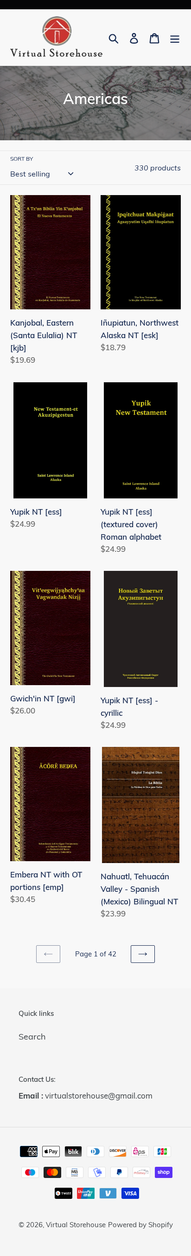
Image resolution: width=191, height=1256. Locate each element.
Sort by (21, 158)
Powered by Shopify (140, 1224)
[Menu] (175, 37)
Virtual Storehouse (76, 1224)
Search (32, 1036)
